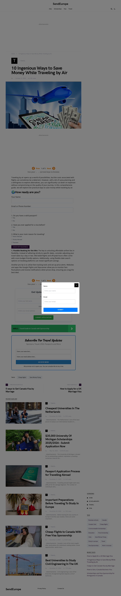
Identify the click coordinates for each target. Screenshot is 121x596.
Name (45, 286)
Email (45, 297)
